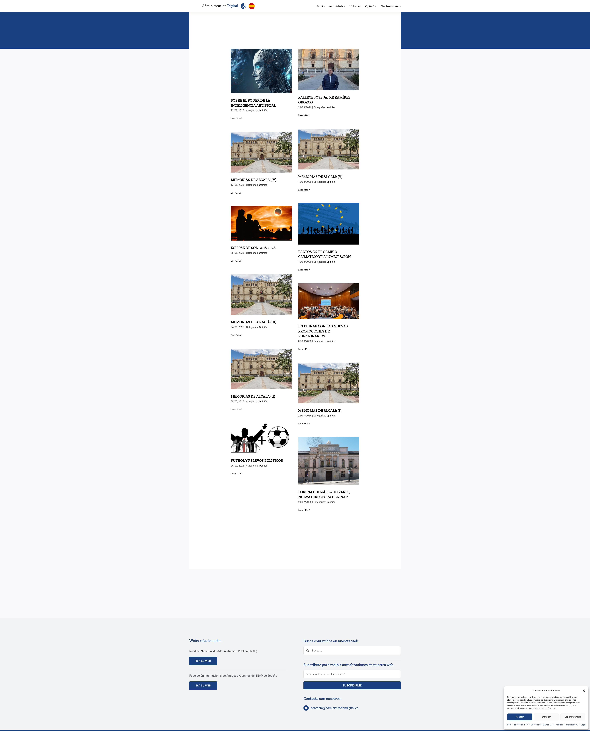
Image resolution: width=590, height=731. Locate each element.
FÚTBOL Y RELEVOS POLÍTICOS (261, 435)
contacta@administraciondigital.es (334, 708)
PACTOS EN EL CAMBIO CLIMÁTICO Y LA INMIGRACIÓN (328, 218)
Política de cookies (515, 725)
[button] (583, 690)
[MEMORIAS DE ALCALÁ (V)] (328, 149)
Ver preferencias (573, 716)
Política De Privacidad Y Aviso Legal (539, 725)
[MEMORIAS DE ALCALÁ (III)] (261, 294)
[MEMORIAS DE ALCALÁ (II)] (261, 369)
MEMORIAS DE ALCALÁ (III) (261, 291)
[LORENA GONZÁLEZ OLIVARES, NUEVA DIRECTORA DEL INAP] (328, 461)
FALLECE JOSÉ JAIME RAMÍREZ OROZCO (328, 64)
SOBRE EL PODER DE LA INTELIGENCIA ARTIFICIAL (261, 65)
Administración (220, 6)
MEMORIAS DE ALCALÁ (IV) (261, 149)
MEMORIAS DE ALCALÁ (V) (328, 146)
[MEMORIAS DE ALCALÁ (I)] (328, 383)
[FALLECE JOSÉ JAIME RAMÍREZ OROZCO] (328, 69)
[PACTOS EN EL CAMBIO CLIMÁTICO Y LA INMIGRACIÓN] (328, 224)
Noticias (330, 107)
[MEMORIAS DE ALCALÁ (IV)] (261, 152)
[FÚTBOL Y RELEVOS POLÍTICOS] (261, 438)
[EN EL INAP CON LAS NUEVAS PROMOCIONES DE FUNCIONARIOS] (328, 301)
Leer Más (236, 118)
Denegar (546, 716)
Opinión (263, 110)
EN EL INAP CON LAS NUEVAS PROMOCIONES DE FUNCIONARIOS (328, 293)
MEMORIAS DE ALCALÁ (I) (328, 380)
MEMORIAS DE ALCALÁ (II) (261, 365)
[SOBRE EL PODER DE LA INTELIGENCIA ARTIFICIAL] (261, 71)
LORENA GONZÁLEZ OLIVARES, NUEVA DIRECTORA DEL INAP (328, 455)
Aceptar (520, 716)
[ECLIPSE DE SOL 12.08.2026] (261, 223)
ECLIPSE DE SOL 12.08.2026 (261, 220)
